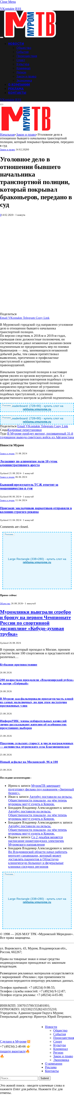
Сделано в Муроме (13, 1041)
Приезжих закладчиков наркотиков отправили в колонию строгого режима (36, 510)
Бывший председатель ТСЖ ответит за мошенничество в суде (29, 486)
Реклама (16, 88)
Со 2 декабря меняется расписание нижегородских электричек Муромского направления (36, 840)
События (22, 52)
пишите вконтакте (13, 1051)
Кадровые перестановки (25, 430)
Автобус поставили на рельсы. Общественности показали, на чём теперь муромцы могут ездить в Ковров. (40, 800)
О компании (19, 84)
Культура (22, 64)
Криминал (23, 68)
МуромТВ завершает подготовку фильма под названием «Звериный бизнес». (41, 789)
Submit (44, 1078)
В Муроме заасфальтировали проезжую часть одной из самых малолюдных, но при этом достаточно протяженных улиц (36, 702)
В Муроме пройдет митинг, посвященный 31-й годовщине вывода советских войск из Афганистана (37, 435)
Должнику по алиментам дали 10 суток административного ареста (28, 463)
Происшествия (26, 56)
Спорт (20, 60)
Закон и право (26, 76)
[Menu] (1, 37)
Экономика (24, 80)
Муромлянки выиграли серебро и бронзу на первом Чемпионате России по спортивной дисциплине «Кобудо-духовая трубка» (35, 623)
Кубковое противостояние (18, 664)
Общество (23, 48)
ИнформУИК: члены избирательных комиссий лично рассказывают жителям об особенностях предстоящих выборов (33, 724)
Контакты (17, 93)
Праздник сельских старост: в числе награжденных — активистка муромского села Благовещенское (36, 745)
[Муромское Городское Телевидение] (30, 36)
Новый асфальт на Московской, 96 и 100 (29, 761)
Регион (21, 72)
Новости (16, 43)
